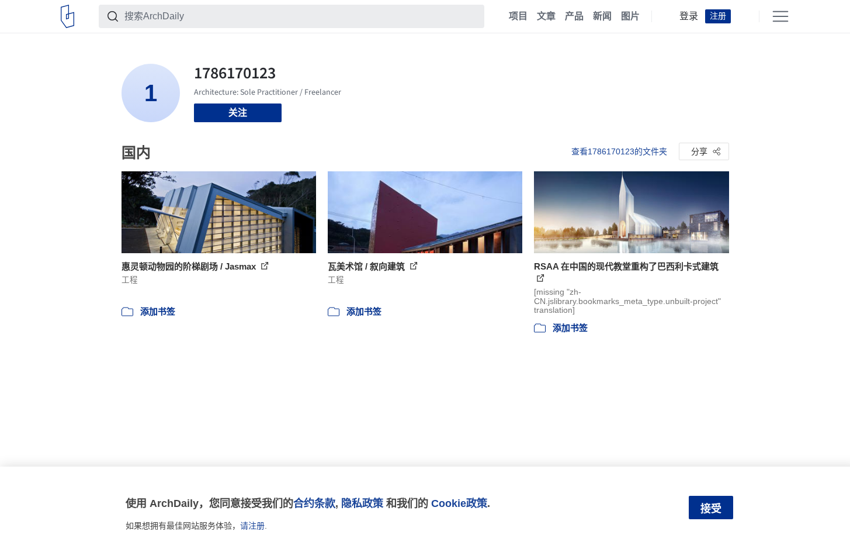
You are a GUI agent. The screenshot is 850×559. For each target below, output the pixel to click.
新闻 (602, 16)
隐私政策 (362, 503)
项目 (518, 16)
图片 (630, 16)
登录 (688, 16)
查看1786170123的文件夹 (619, 151)
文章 (546, 16)
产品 (574, 16)
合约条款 (314, 503)
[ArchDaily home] (67, 16)
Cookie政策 (459, 503)
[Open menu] (780, 16)
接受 (710, 509)
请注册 (252, 525)
